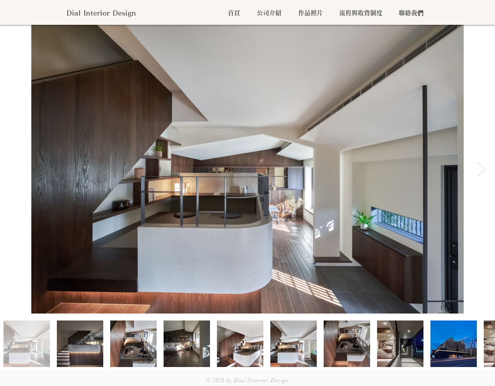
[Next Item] (481, 169)
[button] (266, 12)
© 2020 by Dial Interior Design (247, 380)
